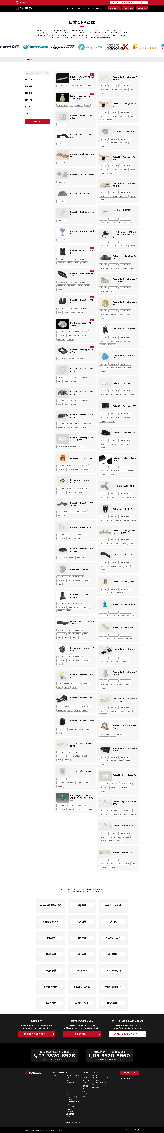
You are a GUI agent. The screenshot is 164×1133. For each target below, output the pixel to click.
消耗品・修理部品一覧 (73, 1122)
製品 (67, 1072)
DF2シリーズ (69, 1099)
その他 (84, 1082)
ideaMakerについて (98, 1082)
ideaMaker (69, 1109)
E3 (66, 1085)
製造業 (84, 1089)
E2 (66, 1090)
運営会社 (136, 1130)
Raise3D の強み (58, 1072)
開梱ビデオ (95, 1085)
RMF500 (68, 1094)
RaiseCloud (69, 1111)
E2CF (67, 1092)
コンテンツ (90, 8)
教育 (83, 1091)
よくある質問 (95, 1080)
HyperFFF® (69, 1087)
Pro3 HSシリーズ (71, 1082)
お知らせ (85, 1072)
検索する (37, 121)
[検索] (48, 73)
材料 (73, 8)
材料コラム (100, 8)
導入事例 (85, 1086)
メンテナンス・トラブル (99, 1077)
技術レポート (86, 1077)
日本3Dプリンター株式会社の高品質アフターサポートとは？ (128, 2)
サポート (80, 8)
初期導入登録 (95, 1087)
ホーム (28, 59)
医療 (83, 1096)
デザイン (85, 1094)
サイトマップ (127, 1130)
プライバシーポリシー (114, 1130)
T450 (67, 1077)
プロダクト (66, 8)
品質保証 (94, 1075)
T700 (67, 1080)
